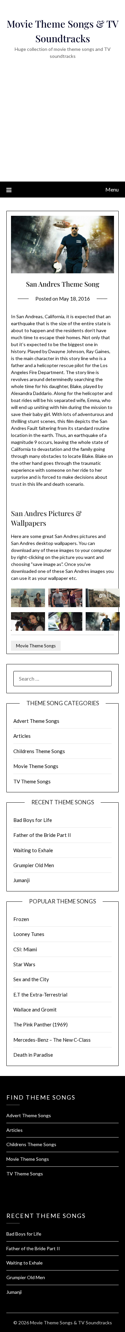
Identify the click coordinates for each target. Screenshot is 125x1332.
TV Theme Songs (32, 781)
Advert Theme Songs (36, 721)
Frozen (21, 919)
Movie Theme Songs (36, 645)
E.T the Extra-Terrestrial (40, 995)
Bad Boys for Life (32, 820)
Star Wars (24, 964)
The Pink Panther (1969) (40, 1024)
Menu (112, 189)
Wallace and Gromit (35, 1009)
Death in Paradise (33, 1055)
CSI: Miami (25, 949)
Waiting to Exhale (33, 850)
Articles (22, 736)
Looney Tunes (28, 934)
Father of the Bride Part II (42, 835)
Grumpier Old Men (33, 865)
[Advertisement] (62, 129)
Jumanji (21, 880)
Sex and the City (31, 979)
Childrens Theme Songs (39, 751)
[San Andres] (28, 605)
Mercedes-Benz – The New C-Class (52, 1040)
